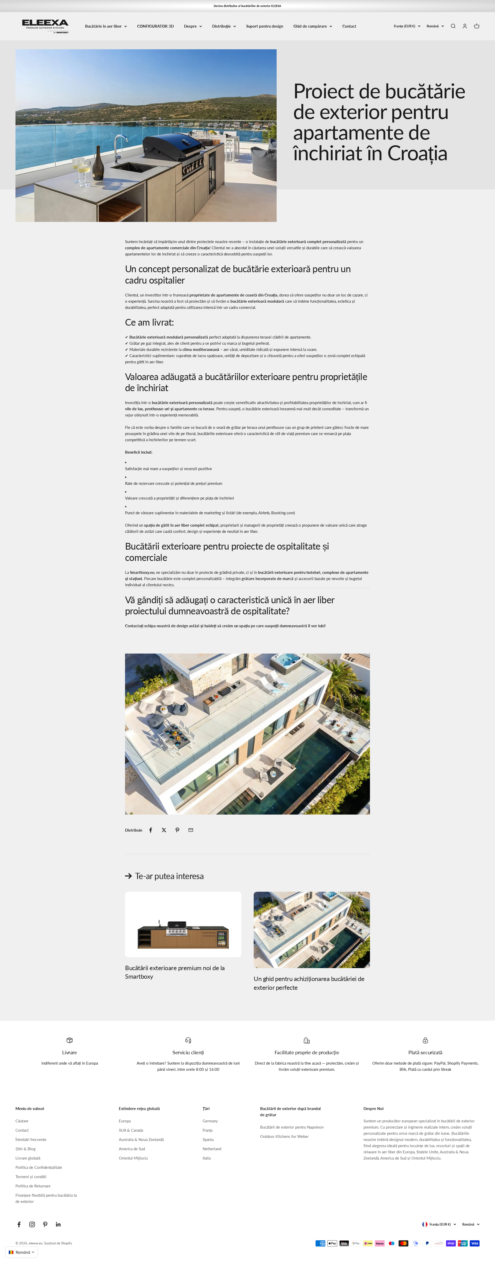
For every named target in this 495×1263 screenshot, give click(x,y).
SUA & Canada (131, 1130)
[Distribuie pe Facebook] (150, 830)
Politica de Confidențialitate (38, 1167)
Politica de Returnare (33, 1186)
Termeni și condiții (30, 1176)
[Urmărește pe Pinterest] (45, 1224)
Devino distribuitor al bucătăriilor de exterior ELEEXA (247, 5)
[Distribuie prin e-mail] (191, 830)
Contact (349, 26)
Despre (190, 26)
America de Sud (132, 1148)
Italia (207, 1158)
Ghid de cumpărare (310, 26)
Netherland (212, 1148)
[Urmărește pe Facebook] (18, 1224)
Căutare (21, 1121)
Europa (125, 1121)
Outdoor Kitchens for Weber (284, 1136)
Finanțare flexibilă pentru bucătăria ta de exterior (46, 1198)
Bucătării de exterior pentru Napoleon (292, 1127)
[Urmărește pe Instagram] (32, 1224)
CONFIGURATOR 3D (155, 26)
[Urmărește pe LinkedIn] (58, 1224)
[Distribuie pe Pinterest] (177, 830)
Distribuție (221, 26)
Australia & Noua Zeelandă (141, 1139)
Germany (210, 1121)
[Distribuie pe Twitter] (164, 830)
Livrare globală (27, 1158)
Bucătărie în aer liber (103, 26)
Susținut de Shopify (58, 1243)
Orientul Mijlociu (133, 1158)
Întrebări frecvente (30, 1139)
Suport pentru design (264, 26)
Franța (207, 1130)
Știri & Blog (25, 1148)
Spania (208, 1139)
